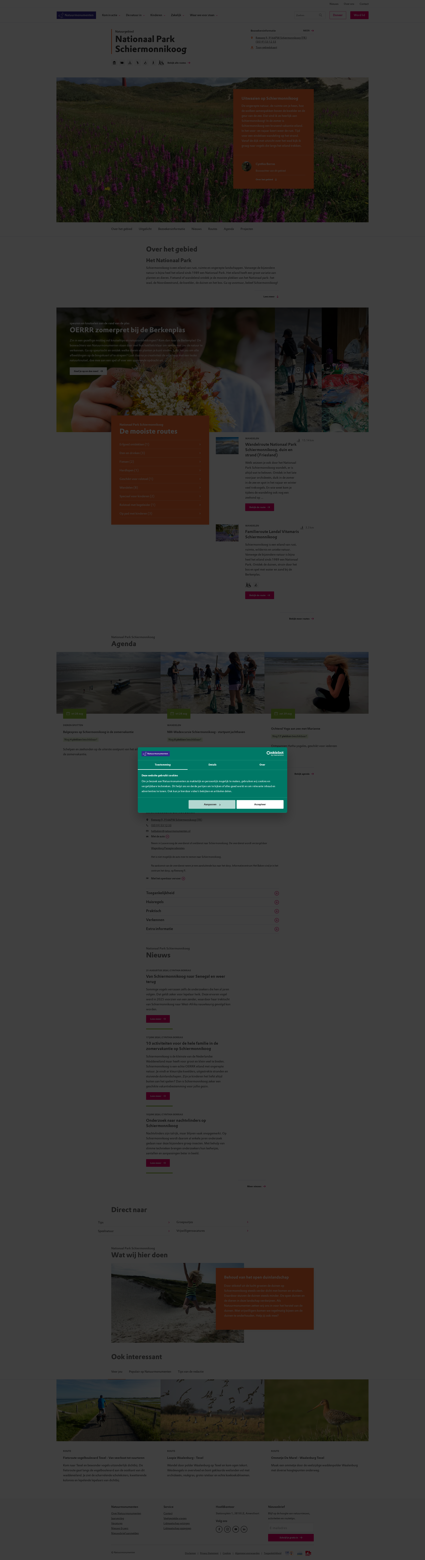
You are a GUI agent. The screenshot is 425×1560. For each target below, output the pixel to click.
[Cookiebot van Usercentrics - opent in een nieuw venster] (269, 753)
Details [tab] (213, 764)
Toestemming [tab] (163, 764)
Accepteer (260, 804)
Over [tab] (262, 764)
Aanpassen (210, 804)
